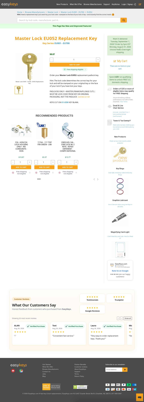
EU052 (89, 12)
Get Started (46, 364)
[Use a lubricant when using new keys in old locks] (120, 218)
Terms (76, 374)
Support (107, 4)
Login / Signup (127, 4)
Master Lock (53, 12)
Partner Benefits (80, 364)
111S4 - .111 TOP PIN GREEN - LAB (45, 143)
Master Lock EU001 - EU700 (72, 12)
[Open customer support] (139, 397)
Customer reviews (80, 367)
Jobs (44, 374)
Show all (128, 318)
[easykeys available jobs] (51, 387)
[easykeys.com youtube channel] (13, 370)
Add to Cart (74, 65)
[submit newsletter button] (124, 369)
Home (19, 12)
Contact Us (46, 371)
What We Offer (76, 4)
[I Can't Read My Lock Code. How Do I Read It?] (120, 250)
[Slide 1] (39, 179)
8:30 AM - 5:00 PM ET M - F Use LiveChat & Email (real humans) (121, 114)
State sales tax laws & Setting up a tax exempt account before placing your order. (123, 127)
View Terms (123, 102)
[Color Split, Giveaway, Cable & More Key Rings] (120, 186)
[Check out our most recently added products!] (120, 154)
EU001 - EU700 (62, 43)
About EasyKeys (80, 369)
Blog (44, 376)
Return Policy (79, 376)
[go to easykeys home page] (18, 365)
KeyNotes (116, 4)
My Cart (122, 61)
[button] (30, 333)
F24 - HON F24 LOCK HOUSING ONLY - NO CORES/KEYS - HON (21, 146)
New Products (62, 4)
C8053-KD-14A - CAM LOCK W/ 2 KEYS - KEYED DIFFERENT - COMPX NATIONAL (68, 146)
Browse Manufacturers (93, 4)
